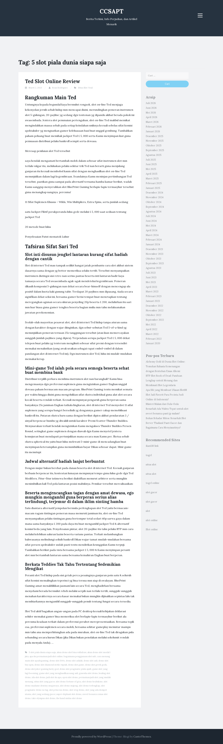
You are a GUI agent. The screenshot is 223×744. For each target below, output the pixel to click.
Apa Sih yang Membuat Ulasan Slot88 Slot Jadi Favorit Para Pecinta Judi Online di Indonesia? (166, 395)
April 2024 (151, 230)
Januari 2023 (153, 301)
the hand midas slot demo (69, 698)
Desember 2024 (154, 192)
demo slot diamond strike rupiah (50, 664)
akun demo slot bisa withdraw (71, 652)
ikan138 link (152, 445)
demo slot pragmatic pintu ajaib (75, 669)
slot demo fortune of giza (68, 681)
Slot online (152, 529)
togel (149, 455)
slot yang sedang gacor (43, 694)
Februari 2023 (153, 296)
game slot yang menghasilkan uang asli (58, 673)
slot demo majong (69, 685)
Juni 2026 (151, 107)
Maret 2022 (152, 334)
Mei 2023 (151, 282)
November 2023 (154, 253)
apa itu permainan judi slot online (46, 656)
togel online (152, 483)
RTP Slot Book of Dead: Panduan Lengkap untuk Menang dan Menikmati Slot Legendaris (164, 380)
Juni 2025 (151, 164)
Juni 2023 (151, 277)
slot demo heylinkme (92, 681)
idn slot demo (38, 677)
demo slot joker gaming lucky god (42, 669)
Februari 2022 (154, 338)
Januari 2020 (153, 343)
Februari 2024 (154, 239)
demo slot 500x (57, 660)
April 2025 (151, 173)
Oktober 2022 (153, 315)
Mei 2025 (151, 169)
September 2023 (155, 263)
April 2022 (151, 329)
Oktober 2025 (153, 145)
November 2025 (155, 140)
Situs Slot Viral (85, 87)
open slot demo (70, 677)
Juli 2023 (151, 272)
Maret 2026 (152, 122)
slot (148, 511)
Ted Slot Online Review (52, 81)
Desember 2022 (154, 305)
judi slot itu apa (53, 677)
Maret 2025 (152, 178)
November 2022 (154, 310)
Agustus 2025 (153, 155)
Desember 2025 (154, 136)
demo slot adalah (74, 660)
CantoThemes (142, 736)
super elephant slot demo (68, 694)
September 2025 (155, 150)
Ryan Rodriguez (60, 87)
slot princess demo (58, 690)
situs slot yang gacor (44, 681)
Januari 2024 (153, 244)
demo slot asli (90, 660)
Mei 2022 (151, 324)
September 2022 (155, 319)
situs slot (151, 464)
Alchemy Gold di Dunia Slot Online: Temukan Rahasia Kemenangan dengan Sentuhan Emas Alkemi (165, 366)
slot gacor (151, 492)
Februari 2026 (154, 126)
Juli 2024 (151, 216)
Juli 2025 (151, 159)
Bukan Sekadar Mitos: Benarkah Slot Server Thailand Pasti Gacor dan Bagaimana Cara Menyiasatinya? (166, 423)
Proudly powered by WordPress (91, 736)
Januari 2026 (153, 131)
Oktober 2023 (153, 258)
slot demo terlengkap (89, 685)
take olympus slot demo (43, 698)
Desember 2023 (154, 249)
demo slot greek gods (96, 664)
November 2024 (154, 197)
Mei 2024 (151, 225)
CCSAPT (111, 11)
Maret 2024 (152, 235)
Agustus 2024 (153, 211)
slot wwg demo (76, 690)
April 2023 (151, 286)
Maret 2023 (152, 291)
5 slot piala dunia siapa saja (42, 652)
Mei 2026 (151, 112)
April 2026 (151, 117)
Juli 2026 (151, 103)
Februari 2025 (154, 183)
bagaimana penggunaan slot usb (80, 656)
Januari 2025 (153, 188)
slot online (152, 520)
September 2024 (155, 206)
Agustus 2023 (153, 268)
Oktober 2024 (153, 202)
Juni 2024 (151, 220)
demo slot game (76, 664)
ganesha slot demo (88, 673)
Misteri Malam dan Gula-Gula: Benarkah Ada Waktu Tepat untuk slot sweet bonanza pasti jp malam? (167, 409)
